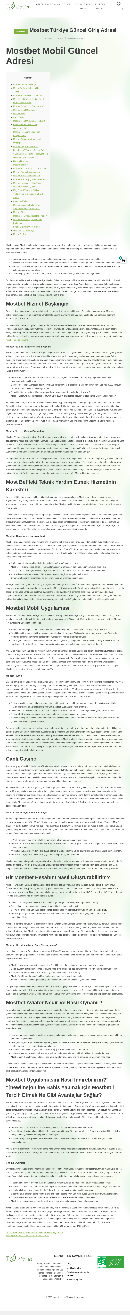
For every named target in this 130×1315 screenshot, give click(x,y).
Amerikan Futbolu (21, 201)
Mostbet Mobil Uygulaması (25, 110)
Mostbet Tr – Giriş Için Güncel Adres (29, 179)
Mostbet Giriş (19, 212)
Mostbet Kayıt (19, 114)
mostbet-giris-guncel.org (17, 340)
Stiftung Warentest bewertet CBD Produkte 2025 (27, 1235)
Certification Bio (74, 1268)
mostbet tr (81, 38)
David (50, 38)
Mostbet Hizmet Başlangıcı (25, 84)
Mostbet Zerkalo (20, 165)
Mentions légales (74, 1280)
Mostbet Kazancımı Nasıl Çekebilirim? (30, 168)
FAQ (69, 1264)
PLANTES (100, 4)
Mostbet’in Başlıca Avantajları (26, 176)
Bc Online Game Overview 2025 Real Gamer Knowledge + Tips (34, 1232)
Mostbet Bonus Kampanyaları (26, 172)
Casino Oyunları (20, 161)
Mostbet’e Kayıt (20, 234)
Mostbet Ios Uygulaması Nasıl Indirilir (30, 216)
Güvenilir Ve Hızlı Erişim (24, 230)
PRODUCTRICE (83, 4)
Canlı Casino (19, 117)
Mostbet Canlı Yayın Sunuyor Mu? (28, 106)
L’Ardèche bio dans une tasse (53, 4)
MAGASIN (85, 9)
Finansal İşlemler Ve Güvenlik (26, 227)
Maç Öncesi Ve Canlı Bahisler (26, 190)
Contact (100, 9)
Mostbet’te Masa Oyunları (24, 187)
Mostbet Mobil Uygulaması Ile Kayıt (29, 121)
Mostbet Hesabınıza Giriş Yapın (27, 183)
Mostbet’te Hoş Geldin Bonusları (27, 95)
